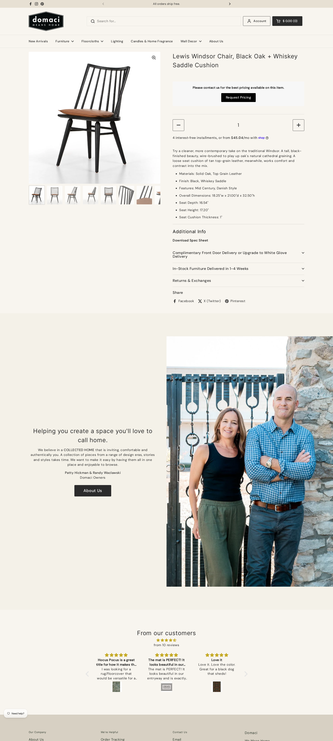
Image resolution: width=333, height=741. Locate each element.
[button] (287, 21)
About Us (92, 490)
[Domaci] (46, 21)
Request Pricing (238, 97)
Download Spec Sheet (190, 240)
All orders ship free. (166, 4)
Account (259, 21)
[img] (166, 640)
